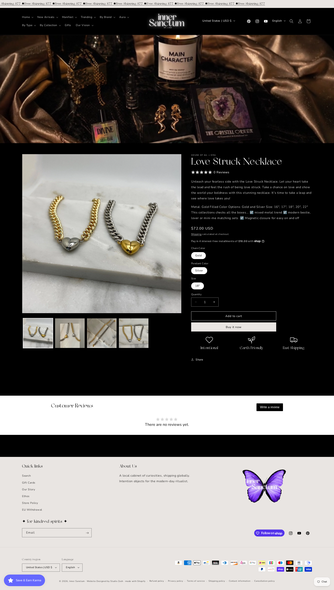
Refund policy (156, 580)
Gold (198, 255)
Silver (199, 270)
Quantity (196, 294)
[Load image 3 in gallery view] (102, 333)
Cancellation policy (264, 580)
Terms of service (196, 580)
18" (197, 285)
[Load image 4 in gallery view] (134, 333)
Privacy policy (175, 580)
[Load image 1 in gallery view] (38, 333)
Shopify (141, 581)
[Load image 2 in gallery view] (70, 333)
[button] (27, 17)
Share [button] (199, 359)
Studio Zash (116, 581)
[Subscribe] (87, 532)
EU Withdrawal (32, 510)
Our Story (28, 489)
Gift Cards (28, 483)
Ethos (26, 496)
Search (26, 476)
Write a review (269, 407)
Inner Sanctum (77, 581)
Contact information (239, 580)
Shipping (196, 233)
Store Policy (30, 503)
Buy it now (234, 327)
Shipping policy (217, 580)
